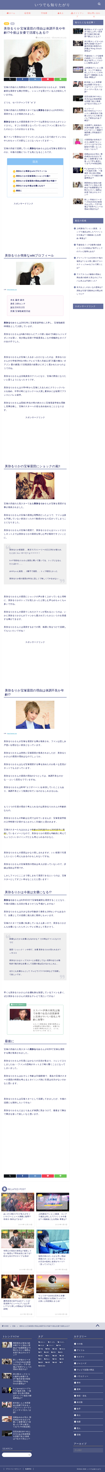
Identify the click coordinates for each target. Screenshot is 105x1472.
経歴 (48, 1362)
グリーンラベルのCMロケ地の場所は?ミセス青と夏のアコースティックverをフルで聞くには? (90, 263)
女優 (47, 1352)
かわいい (42, 1342)
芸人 (79, 1428)
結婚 (55, 1362)
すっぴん (52, 1342)
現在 (55, 1359)
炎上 (62, 13)
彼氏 (41, 1355)
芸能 (29, 13)
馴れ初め (42, 1366)
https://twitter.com (12, 289)
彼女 (61, 1352)
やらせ (42, 1345)
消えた (48, 1359)
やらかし (62, 1342)
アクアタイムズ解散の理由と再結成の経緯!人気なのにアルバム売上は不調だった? (89, 277)
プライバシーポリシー (13, 1469)
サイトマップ (79, 14)
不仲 (59, 1345)
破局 (41, 1362)
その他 (80, 1344)
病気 (62, 1359)
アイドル (81, 1350)
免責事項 (28, 1469)
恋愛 (55, 1355)
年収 (54, 1352)
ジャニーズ (81, 1363)
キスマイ (81, 1357)
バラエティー (82, 1376)
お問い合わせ (95, 14)
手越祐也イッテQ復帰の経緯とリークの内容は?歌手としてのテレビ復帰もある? (90, 248)
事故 (48, 1349)
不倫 (41, 1349)
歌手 (79, 1409)
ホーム (12, 13)
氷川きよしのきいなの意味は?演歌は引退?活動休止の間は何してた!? (90, 290)
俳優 (55, 1349)
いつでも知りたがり (52, 5)
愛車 (79, 1389)
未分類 (80, 1402)
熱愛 (45, 13)
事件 (79, 1383)
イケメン (51, 1345)
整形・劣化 (81, 1396)
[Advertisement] (35, 223)
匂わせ (63, 1349)
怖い (48, 1355)
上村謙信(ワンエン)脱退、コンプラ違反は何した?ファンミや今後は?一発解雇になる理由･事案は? (90, 233)
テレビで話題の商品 (85, 1370)
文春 (62, 1355)
